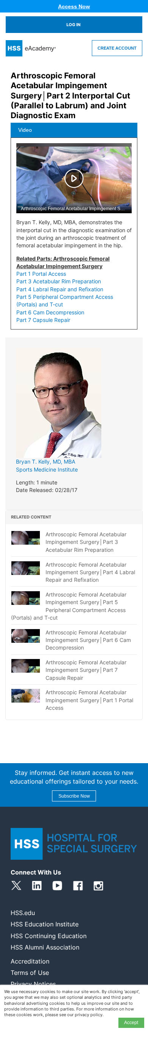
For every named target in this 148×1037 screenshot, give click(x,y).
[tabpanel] (74, 236)
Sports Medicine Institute (47, 469)
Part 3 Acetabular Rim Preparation (58, 281)
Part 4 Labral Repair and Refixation (59, 289)
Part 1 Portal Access (41, 273)
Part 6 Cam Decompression (50, 312)
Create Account (117, 48)
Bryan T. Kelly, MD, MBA (45, 461)
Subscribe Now (74, 796)
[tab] (74, 130)
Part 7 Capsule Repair (43, 320)
